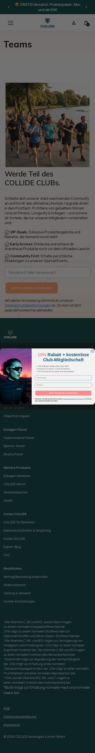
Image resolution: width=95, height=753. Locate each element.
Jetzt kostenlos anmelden (63, 393)
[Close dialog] (92, 351)
